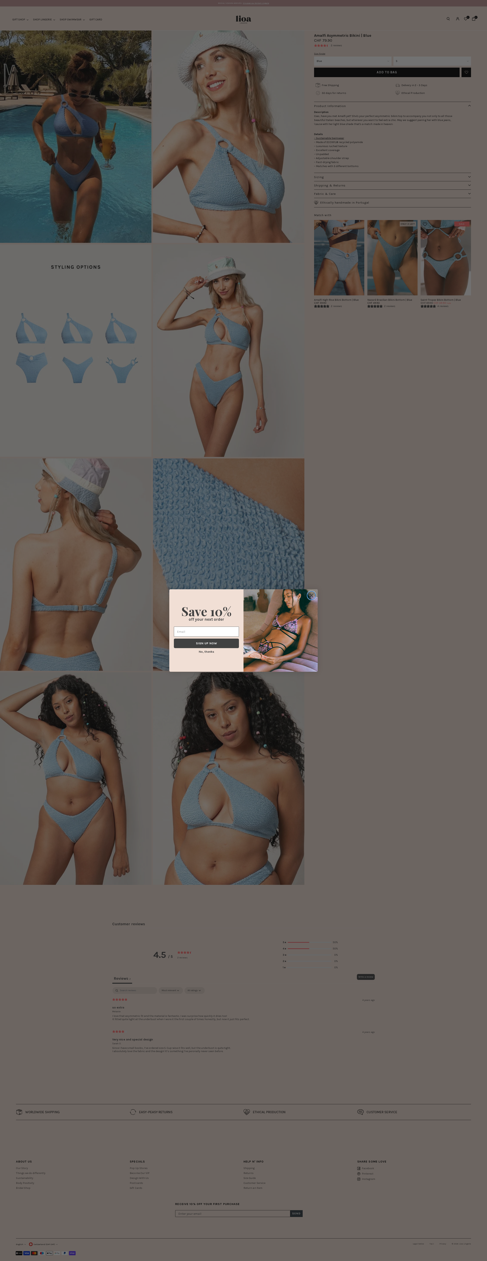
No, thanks (206, 651)
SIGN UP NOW (206, 643)
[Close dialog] (311, 595)
